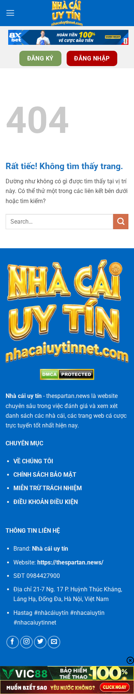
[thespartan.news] (67, 13)
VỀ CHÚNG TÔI (33, 461)
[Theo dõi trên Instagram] (26, 642)
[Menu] (10, 13)
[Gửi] (120, 221)
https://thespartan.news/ (70, 562)
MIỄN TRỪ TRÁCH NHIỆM (47, 488)
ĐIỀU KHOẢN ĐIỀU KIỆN (45, 501)
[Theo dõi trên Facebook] (12, 642)
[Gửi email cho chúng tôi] (54, 642)
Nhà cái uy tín (24, 395)
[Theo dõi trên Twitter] (40, 642)
